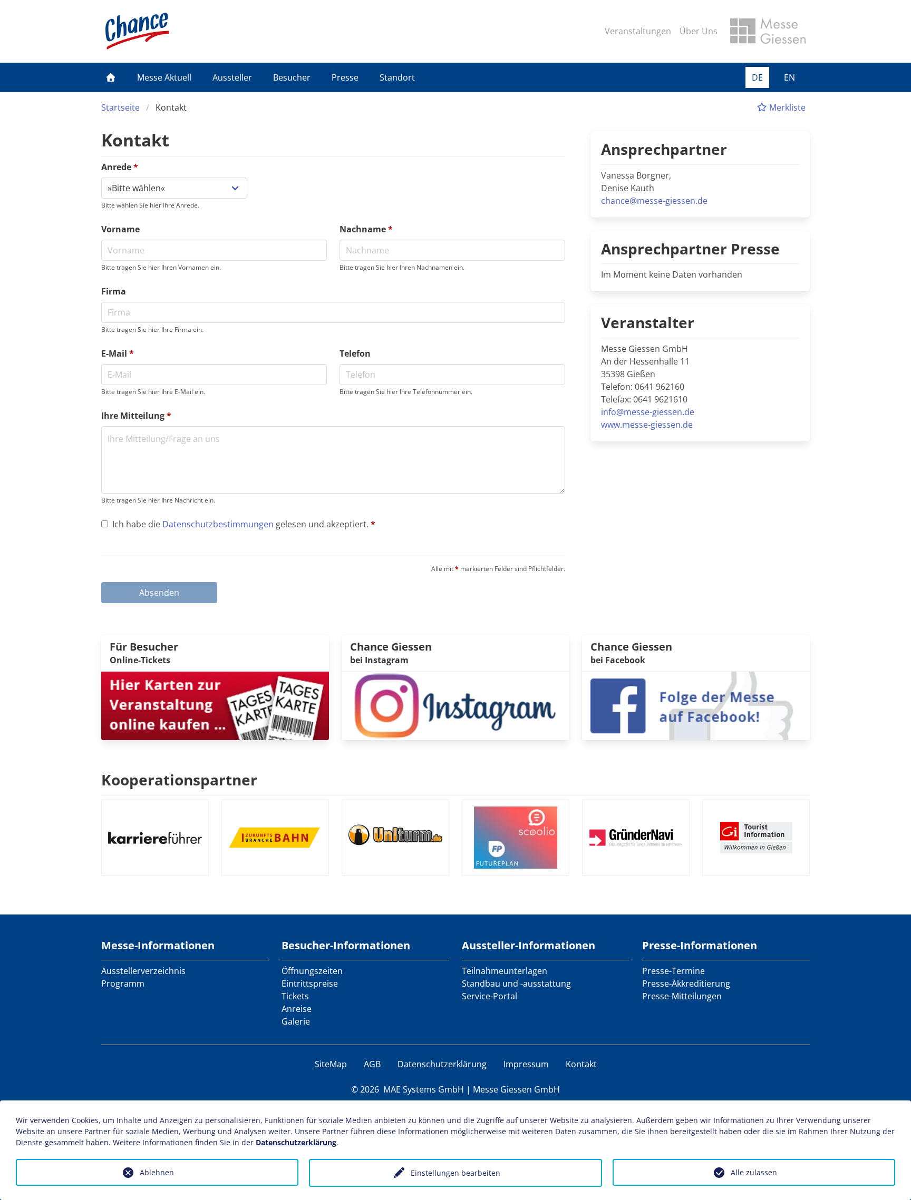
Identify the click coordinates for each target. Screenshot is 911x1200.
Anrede (119, 167)
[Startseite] (110, 77)
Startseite (120, 107)
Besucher (292, 77)
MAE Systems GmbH (423, 1089)
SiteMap (331, 1064)
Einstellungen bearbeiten (455, 1173)
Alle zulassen (754, 1172)
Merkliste (786, 107)
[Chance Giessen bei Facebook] (696, 705)
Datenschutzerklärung (442, 1064)
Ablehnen (157, 1172)
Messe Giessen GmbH (516, 1089)
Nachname (366, 229)
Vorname (120, 229)
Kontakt (581, 1064)
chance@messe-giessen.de (654, 200)
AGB (372, 1064)
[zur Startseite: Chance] (137, 31)
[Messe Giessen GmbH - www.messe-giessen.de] (768, 31)
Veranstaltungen (638, 31)
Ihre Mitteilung (136, 415)
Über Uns (699, 31)
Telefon (355, 353)
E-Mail (117, 353)
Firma (113, 291)
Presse (345, 77)
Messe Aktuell (164, 77)
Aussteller (232, 77)
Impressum (526, 1064)
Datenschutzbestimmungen (218, 524)
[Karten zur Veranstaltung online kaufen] (215, 705)
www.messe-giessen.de (647, 424)
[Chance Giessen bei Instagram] (455, 705)
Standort (397, 77)
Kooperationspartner (179, 780)
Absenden (159, 592)
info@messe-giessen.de (647, 412)
